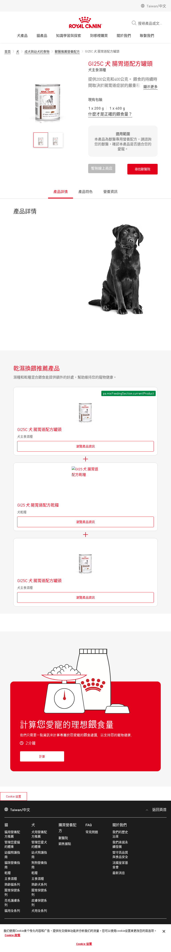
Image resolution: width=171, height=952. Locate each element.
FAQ (89, 825)
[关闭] (164, 931)
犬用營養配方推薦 (39, 834)
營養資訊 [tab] (110, 191)
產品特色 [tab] (85, 191)
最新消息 (118, 873)
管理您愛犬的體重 (39, 844)
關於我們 (119, 825)
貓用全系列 (12, 910)
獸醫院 (63, 838)
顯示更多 (150, 86)
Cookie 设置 (13, 796)
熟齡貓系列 (12, 884)
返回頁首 (159, 809)
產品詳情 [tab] (60, 191)
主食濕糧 (10, 878)
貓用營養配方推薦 (12, 834)
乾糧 (7, 873)
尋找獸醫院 (142, 169)
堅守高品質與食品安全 (120, 854)
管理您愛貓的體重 (12, 844)
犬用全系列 (39, 910)
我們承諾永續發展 (120, 844)
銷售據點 (65, 844)
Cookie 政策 (12, 935)
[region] (85, 938)
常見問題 (92, 832)
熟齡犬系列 (39, 884)
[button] (101, 168)
